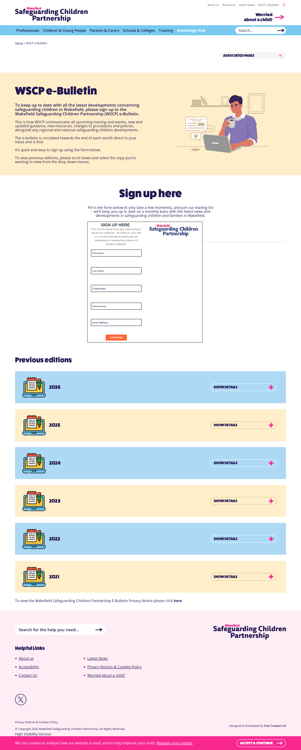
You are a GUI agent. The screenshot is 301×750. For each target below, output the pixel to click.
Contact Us (28, 675)
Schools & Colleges (139, 30)
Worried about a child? (258, 17)
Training (166, 30)
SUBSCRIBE (116, 337)
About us (213, 5)
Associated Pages (238, 55)
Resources (229, 5)
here (178, 600)
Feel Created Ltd (275, 726)
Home (19, 43)
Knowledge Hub (191, 30)
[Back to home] (51, 14)
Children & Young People (64, 30)
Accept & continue (256, 743)
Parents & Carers (104, 30)
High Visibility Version (33, 734)
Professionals (27, 30)
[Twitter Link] (284, 5)
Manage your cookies (174, 742)
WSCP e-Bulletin (268, 5)
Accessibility (29, 666)
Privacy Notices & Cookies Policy (114, 666)
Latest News (247, 5)
